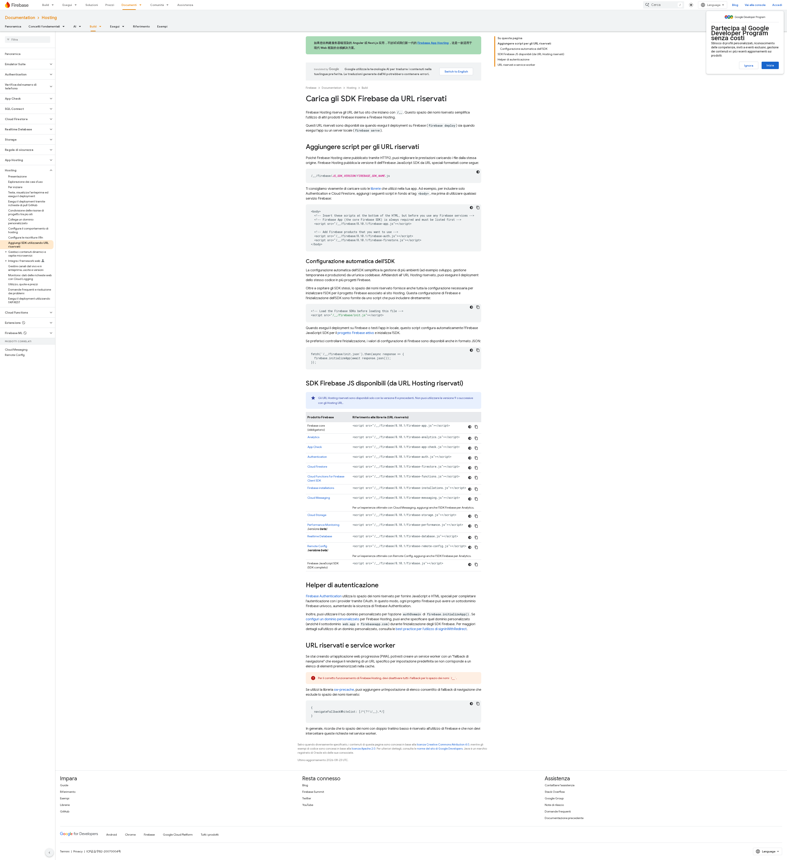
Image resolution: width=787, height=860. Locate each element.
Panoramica (13, 26)
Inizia (770, 65)
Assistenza (185, 5)
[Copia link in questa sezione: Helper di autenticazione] (383, 585)
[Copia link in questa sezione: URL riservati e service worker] (399, 645)
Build (45, 5)
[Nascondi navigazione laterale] (49, 853)
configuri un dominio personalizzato (332, 619)
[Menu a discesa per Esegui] (77, 5)
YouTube (307, 805)
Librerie (65, 805)
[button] (24, 64)
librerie (376, 189)
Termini (64, 851)
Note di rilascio (554, 805)
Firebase (311, 88)
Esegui (67, 5)
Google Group (554, 798)
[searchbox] (27, 39)
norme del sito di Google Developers (440, 748)
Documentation (20, 17)
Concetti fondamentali (44, 26)
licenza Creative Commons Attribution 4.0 (443, 744)
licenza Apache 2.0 (363, 748)
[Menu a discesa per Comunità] (169, 5)
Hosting (49, 17)
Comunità (157, 5)
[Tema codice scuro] (478, 172)
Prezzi (109, 5)
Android (111, 834)
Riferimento (141, 26)
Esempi (162, 26)
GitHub (64, 811)
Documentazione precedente (564, 818)
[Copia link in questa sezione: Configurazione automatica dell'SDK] (399, 261)
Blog (735, 5)
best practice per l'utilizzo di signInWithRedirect (431, 629)
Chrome (130, 834)
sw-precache (344, 690)
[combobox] (663, 5)
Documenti (129, 5)
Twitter (306, 798)
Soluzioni (91, 5)
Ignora (748, 65)
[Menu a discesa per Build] (54, 5)
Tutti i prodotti (210, 834)
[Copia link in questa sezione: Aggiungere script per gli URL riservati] (423, 147)
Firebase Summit (313, 792)
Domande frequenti (558, 811)
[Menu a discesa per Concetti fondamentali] (65, 26)
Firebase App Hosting (433, 43)
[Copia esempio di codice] (478, 207)
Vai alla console (755, 5)
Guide (64, 785)
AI (74, 26)
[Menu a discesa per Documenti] (142, 5)
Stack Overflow (555, 792)
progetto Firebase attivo (356, 333)
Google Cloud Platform (178, 834)
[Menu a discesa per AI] (81, 26)
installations (320, 488)
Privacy (78, 851)
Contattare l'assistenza (559, 785)
